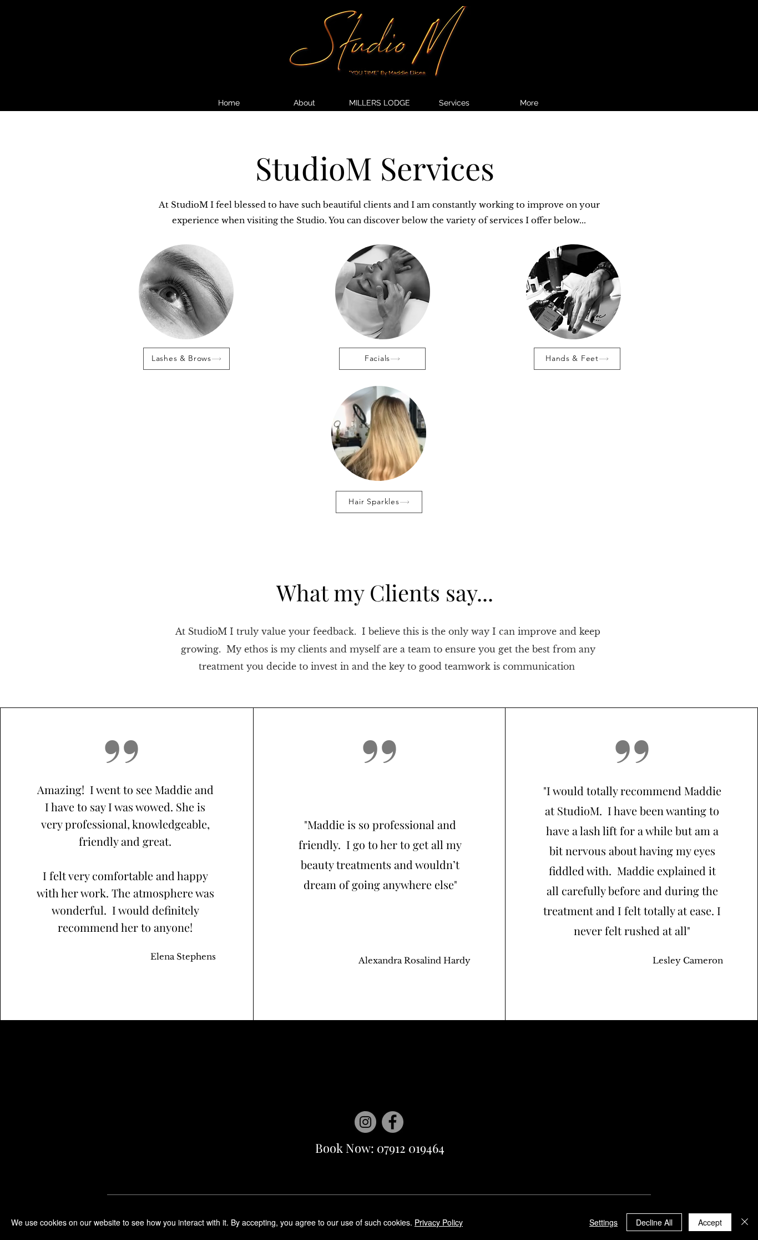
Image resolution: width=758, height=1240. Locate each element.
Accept (710, 1222)
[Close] (744, 1222)
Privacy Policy (439, 1222)
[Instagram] (365, 1122)
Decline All (654, 1222)
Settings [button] (603, 1222)
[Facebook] (392, 1122)
